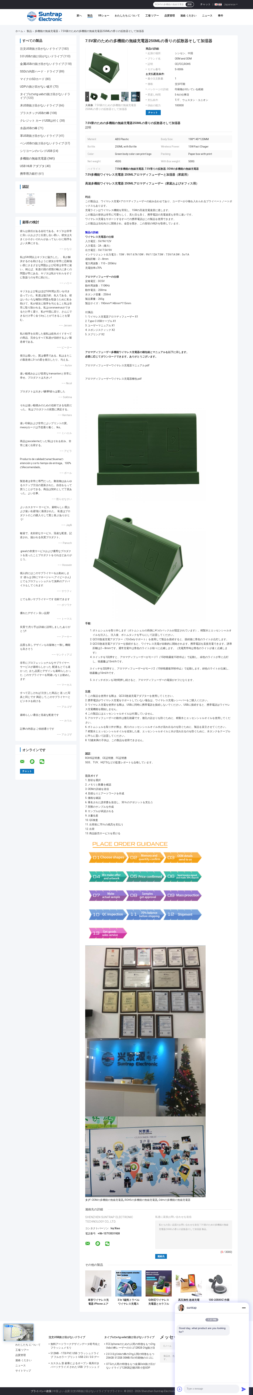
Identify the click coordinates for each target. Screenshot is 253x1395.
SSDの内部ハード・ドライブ (39, 71)
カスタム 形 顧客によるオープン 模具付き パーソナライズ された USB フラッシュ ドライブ (75, 1365)
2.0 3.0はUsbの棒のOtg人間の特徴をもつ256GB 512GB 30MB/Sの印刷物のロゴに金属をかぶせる (130, 1356)
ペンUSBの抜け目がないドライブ (42, 143)
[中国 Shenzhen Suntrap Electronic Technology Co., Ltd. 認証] (30, 199)
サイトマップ (23, 1370)
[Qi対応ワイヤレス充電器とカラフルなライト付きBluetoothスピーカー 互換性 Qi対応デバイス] (159, 1283)
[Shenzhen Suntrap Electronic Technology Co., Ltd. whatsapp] (34, 761)
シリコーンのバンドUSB (36, 151)
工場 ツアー (152, 15)
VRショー (103, 15)
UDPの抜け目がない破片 (36, 86)
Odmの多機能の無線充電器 (174, 1199)
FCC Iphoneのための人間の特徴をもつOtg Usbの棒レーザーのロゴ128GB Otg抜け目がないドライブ (130, 1346)
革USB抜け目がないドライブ (39, 136)
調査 (189, 4)
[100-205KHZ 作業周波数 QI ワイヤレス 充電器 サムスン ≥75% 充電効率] (219, 1283)
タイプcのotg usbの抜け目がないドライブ (129, 1337)
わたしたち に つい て (127, 15)
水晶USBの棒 (28, 128)
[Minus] (244, 1308)
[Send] (244, 1389)
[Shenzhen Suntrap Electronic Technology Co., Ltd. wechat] (44, 761)
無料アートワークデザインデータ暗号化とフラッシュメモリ (75, 1346)
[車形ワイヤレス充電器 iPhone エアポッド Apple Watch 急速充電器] (98, 1283)
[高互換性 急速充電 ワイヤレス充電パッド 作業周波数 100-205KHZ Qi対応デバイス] (189, 1283)
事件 (220, 15)
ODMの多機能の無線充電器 (107, 1199)
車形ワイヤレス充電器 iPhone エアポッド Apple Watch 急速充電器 (98, 1301)
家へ (79, 15)
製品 (90, 15)
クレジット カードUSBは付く (39, 120)
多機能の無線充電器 (46, 31)
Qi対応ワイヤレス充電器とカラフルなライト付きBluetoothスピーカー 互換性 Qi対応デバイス (159, 1301)
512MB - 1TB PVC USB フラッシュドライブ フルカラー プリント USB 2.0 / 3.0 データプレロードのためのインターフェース (75, 1356)
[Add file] (179, 1389)
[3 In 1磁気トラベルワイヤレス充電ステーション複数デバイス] (128, 1283)
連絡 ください (188, 15)
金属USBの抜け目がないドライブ (42, 64)
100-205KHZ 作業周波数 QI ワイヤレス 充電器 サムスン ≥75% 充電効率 (219, 1301)
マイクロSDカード (32, 79)
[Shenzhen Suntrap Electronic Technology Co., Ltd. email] (24, 761)
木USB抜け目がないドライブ (39, 105)
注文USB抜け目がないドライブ (40, 48)
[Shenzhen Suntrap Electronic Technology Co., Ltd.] (44, 16)
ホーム (19, 31)
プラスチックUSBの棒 (34, 113)
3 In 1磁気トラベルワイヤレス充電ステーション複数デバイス (128, 1301)
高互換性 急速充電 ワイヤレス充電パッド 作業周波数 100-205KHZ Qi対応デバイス (188, 1301)
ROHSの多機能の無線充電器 (141, 1199)
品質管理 (169, 15)
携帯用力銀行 (29, 173)
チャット (205, 4)
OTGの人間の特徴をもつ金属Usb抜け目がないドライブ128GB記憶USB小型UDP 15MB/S (130, 1366)
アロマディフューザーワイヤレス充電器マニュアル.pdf (117, 365)
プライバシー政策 (41, 1391)
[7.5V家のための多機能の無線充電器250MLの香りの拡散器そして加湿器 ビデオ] (106, 69)
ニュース (207, 15)
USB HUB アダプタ (32, 166)
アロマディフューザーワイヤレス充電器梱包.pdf (113, 378)
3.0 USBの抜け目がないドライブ (41, 56)
